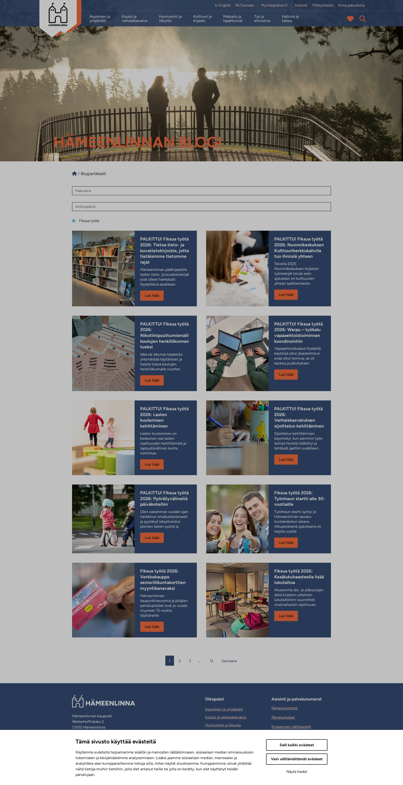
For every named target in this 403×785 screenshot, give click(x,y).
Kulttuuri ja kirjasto (202, 18)
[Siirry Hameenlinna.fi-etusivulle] (74, 173)
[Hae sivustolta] (362, 18)
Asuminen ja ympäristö (100, 18)
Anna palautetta (351, 5)
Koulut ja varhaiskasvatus (134, 18)
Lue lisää (152, 295)
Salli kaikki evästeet (297, 745)
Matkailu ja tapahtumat (233, 18)
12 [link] (211, 661)
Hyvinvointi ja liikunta (170, 18)
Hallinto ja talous (290, 18)
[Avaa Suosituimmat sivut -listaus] (350, 18)
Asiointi (301, 5)
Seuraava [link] (229, 661)
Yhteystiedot (323, 5)
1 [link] (169, 661)
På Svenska (244, 5)
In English (223, 5)
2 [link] (180, 661)
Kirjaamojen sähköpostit (291, 727)
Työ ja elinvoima (262, 18)
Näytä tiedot (296, 771)
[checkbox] (201, 221)
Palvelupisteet (283, 717)
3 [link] (190, 661)
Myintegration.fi (274, 5)
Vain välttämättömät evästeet (297, 759)
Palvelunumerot (284, 708)
